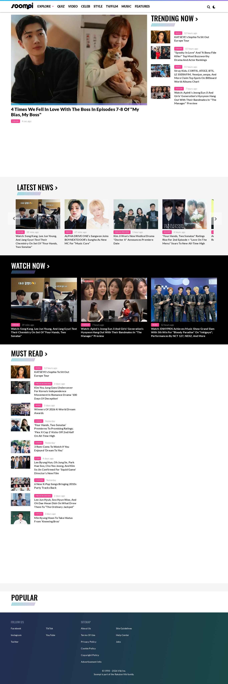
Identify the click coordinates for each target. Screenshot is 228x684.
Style (98, 6)
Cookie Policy (88, 648)
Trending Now (172, 18)
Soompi (167, 232)
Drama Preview (122, 232)
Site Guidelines (124, 628)
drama (39, 421)
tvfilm (39, 514)
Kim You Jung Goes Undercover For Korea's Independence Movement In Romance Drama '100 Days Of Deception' (55, 393)
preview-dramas (43, 384)
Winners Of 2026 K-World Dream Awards (54, 411)
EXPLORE (44, 6)
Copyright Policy (90, 655)
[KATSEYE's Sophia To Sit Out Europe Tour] (160, 37)
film (38, 458)
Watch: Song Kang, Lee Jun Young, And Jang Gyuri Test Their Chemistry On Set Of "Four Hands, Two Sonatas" (36, 241)
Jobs (118, 641)
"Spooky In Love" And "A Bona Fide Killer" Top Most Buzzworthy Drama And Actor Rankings (195, 56)
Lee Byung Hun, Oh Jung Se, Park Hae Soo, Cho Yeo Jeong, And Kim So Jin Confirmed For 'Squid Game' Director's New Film (55, 468)
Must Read (27, 353)
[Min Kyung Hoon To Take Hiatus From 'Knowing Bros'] (20, 517)
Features (142, 6)
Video (73, 6)
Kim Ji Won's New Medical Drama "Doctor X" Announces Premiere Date (133, 239)
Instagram (16, 635)
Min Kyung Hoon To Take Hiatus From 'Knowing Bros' (53, 519)
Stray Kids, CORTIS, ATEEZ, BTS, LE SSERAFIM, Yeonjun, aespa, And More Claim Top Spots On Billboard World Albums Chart (195, 76)
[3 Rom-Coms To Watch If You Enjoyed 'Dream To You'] (20, 446)
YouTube (50, 635)
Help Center (122, 635)
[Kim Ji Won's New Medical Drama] (135, 214)
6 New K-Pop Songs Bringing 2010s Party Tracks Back (55, 485)
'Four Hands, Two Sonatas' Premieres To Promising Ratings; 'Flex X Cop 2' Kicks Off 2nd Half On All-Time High (54, 430)
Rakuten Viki (121, 674)
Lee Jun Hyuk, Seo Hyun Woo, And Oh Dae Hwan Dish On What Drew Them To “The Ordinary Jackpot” (55, 503)
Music (126, 6)
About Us (86, 628)
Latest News (35, 187)
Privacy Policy (88, 641)
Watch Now (28, 265)
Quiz (61, 6)
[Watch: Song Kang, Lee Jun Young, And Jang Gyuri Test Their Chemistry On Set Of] (38, 214)
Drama (15, 121)
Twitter (15, 641)
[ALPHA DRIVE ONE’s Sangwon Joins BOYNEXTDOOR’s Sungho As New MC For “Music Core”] (87, 214)
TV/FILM (112, 6)
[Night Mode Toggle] (214, 7)
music (38, 368)
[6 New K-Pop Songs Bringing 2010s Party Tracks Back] (20, 484)
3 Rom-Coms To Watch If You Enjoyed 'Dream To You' (51, 448)
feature (39, 480)
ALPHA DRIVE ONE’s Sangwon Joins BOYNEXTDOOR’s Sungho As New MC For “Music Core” (86, 239)
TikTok (49, 628)
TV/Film (179, 89)
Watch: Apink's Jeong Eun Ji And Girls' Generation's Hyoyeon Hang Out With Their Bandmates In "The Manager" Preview (195, 98)
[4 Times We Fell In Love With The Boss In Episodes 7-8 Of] (79, 60)
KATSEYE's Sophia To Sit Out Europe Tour (191, 38)
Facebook (16, 628)
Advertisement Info (91, 661)
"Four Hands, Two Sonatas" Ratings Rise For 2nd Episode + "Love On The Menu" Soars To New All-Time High (184, 239)
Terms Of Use (88, 635)
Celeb (85, 6)
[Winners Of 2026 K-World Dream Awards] (20, 409)
